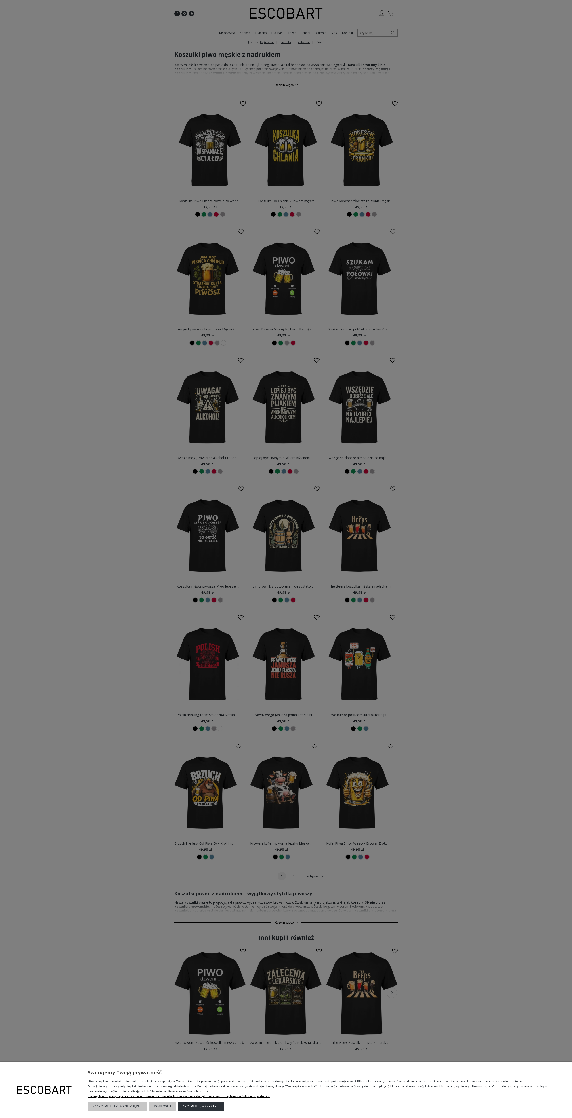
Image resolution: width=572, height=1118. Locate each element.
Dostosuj (162, 1106)
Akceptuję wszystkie (201, 1106)
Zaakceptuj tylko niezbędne (117, 1106)
